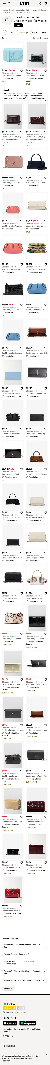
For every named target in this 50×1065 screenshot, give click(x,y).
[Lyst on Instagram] (4, 1018)
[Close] (47, 1054)
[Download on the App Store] (10, 1023)
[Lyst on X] (11, 1018)
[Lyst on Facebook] (15, 1018)
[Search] (9, 3)
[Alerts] (40, 3)
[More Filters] (4, 32)
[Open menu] (4, 3)
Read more (6, 1061)
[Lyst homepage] (24, 3)
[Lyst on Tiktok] (8, 1018)
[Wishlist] (45, 3)
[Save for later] (21, 70)
